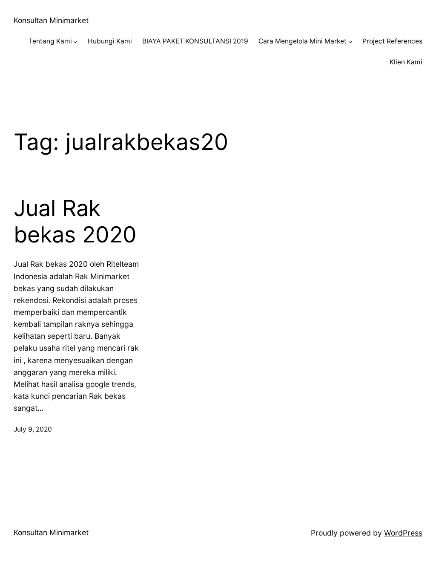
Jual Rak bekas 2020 (75, 221)
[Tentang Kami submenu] (75, 41)
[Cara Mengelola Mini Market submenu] (350, 41)
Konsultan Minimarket (51, 20)
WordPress (403, 532)
